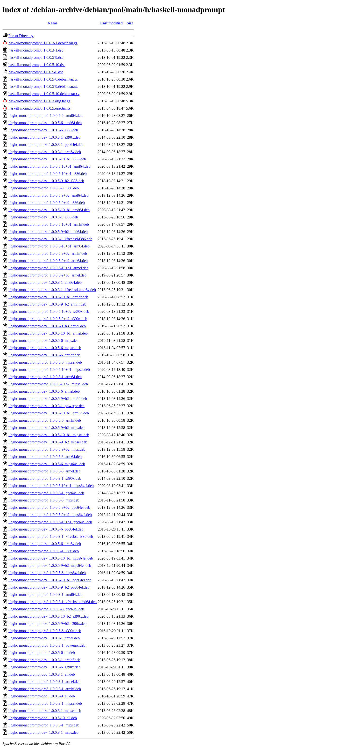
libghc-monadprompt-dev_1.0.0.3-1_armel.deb (44, 638)
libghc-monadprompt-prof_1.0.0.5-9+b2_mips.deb (46, 449)
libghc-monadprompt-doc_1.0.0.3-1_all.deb (41, 674)
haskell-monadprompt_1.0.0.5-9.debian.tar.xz (43, 86)
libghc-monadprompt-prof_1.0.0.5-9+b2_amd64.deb (48, 195)
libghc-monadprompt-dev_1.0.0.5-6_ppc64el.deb (45, 529)
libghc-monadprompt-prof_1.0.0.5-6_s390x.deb (44, 631)
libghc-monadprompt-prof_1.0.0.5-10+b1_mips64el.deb (51, 486)
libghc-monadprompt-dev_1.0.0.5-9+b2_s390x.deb (47, 623)
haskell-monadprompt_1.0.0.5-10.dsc (36, 65)
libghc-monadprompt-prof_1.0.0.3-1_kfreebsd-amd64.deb (52, 602)
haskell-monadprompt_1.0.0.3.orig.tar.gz (39, 101)
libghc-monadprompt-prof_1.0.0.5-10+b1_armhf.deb (48, 224)
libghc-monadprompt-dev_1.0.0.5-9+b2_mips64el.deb (49, 565)
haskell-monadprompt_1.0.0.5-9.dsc (35, 57)
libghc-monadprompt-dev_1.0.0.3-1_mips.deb (43, 732)
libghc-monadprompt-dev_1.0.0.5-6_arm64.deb (44, 544)
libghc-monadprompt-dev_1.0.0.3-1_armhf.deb (44, 660)
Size (130, 23)
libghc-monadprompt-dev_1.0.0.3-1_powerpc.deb (46, 406)
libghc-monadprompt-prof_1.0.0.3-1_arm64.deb (45, 377)
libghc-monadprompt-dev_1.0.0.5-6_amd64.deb (45, 123)
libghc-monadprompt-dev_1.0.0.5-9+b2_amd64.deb (48, 232)
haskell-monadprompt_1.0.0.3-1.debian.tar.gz (43, 43)
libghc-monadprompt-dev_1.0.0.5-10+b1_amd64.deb (49, 210)
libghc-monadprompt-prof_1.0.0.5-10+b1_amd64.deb (49, 166)
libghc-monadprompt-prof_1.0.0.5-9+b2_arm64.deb (48, 261)
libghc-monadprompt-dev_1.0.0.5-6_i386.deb (43, 130)
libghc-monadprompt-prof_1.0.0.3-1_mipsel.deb (45, 703)
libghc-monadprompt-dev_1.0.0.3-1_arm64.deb (44, 152)
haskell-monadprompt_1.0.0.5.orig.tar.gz (39, 108)
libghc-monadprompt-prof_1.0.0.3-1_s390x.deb (44, 478)
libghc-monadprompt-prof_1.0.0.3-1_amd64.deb (45, 594)
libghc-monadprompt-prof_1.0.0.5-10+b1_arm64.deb (49, 246)
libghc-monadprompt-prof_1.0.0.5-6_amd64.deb (45, 115)
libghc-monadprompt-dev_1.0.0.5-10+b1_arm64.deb (48, 413)
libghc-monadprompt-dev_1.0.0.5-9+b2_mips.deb (46, 428)
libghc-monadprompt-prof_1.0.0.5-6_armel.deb (44, 471)
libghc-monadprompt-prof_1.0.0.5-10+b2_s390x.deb (48, 311)
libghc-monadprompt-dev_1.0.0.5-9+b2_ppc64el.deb (48, 587)
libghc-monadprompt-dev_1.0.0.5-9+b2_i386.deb (46, 181)
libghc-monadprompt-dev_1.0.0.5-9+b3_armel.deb (47, 326)
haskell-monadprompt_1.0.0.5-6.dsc (35, 72)
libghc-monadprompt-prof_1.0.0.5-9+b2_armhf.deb (47, 253)
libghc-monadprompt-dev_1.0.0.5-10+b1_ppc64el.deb (49, 580)
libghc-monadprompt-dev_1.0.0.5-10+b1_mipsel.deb (48, 435)
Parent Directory (21, 36)
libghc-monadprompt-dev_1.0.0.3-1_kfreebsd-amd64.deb (52, 290)
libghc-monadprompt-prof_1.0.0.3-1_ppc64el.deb (46, 493)
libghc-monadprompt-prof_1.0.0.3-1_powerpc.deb (46, 645)
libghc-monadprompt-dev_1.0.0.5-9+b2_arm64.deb (47, 398)
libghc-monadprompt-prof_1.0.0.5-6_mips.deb (43, 500)
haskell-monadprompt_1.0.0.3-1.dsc (35, 50)
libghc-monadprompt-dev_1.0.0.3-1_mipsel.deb (44, 711)
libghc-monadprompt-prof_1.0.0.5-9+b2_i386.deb (46, 203)
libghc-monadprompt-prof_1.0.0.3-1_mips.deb (43, 725)
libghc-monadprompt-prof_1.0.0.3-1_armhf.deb (44, 689)
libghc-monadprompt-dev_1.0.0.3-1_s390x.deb (44, 137)
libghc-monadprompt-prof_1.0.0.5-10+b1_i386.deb (47, 174)
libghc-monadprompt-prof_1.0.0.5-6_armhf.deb (44, 420)
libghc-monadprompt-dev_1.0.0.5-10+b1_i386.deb (47, 159)
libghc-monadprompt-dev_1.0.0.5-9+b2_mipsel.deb (47, 442)
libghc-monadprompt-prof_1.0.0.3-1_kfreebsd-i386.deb (50, 536)
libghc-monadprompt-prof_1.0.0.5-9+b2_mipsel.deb (48, 384)
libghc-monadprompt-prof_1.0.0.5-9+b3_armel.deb (47, 275)
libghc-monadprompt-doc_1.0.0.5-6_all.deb (41, 653)
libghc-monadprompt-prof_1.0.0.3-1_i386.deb (43, 551)
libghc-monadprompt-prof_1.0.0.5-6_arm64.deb (45, 457)
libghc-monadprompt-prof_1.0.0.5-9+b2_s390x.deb (47, 319)
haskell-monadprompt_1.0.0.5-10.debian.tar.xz (43, 94)
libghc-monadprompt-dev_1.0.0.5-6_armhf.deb (44, 355)
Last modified (111, 23)
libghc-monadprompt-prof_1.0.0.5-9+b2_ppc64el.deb (49, 507)
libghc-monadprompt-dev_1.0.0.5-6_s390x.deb (44, 667)
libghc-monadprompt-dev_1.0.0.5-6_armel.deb (44, 391)
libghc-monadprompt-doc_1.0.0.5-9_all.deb (41, 696)
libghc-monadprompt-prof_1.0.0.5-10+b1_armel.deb (48, 268)
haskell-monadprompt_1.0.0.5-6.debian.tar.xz (43, 79)
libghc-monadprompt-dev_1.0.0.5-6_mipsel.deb (44, 348)
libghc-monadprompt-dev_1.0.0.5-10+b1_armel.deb (48, 333)
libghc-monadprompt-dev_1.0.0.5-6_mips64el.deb (46, 464)
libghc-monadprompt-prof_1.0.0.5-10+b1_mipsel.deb (49, 369)
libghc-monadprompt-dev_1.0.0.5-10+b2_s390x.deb (48, 616)
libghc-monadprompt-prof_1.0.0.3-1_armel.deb (44, 682)
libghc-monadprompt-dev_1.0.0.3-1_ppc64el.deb (45, 144)
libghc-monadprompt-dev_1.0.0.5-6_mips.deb (43, 340)
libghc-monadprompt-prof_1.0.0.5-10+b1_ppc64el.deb (50, 522)
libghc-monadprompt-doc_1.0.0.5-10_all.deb (42, 718)
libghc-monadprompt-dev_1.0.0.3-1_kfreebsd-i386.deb (50, 239)
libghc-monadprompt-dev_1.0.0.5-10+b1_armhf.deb (48, 297)
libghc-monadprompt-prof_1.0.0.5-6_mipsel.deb (45, 362)
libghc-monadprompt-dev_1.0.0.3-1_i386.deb (43, 217)
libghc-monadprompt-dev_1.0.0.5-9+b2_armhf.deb (47, 304)
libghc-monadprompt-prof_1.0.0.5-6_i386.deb (43, 188)
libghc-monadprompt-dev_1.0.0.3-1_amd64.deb (45, 282)
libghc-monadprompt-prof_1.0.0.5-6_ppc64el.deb (46, 609)
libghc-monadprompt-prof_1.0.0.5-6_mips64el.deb (47, 573)
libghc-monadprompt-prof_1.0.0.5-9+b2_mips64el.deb (50, 515)
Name (52, 23)
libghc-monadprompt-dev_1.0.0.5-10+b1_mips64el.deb (50, 558)
